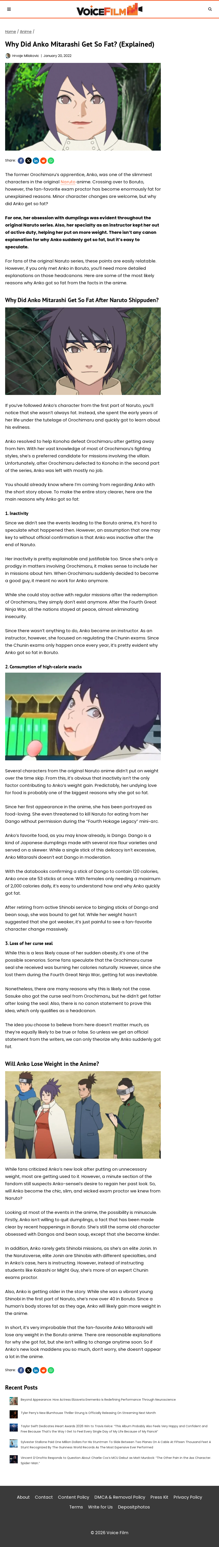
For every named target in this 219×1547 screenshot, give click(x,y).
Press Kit (159, 1497)
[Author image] (7, 55)
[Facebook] (21, 160)
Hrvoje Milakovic (25, 55)
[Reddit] (43, 160)
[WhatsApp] (51, 160)
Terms (76, 1507)
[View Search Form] (210, 9)
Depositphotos (134, 1507)
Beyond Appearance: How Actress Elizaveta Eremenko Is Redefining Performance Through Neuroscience (98, 1399)
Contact (44, 1497)
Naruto (68, 182)
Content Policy (73, 1497)
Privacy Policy (187, 1497)
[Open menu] (9, 9)
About (23, 1497)
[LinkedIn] (36, 160)
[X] (28, 160)
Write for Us (100, 1507)
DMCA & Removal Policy (119, 1497)
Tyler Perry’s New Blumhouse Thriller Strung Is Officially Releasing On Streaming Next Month (88, 1413)
